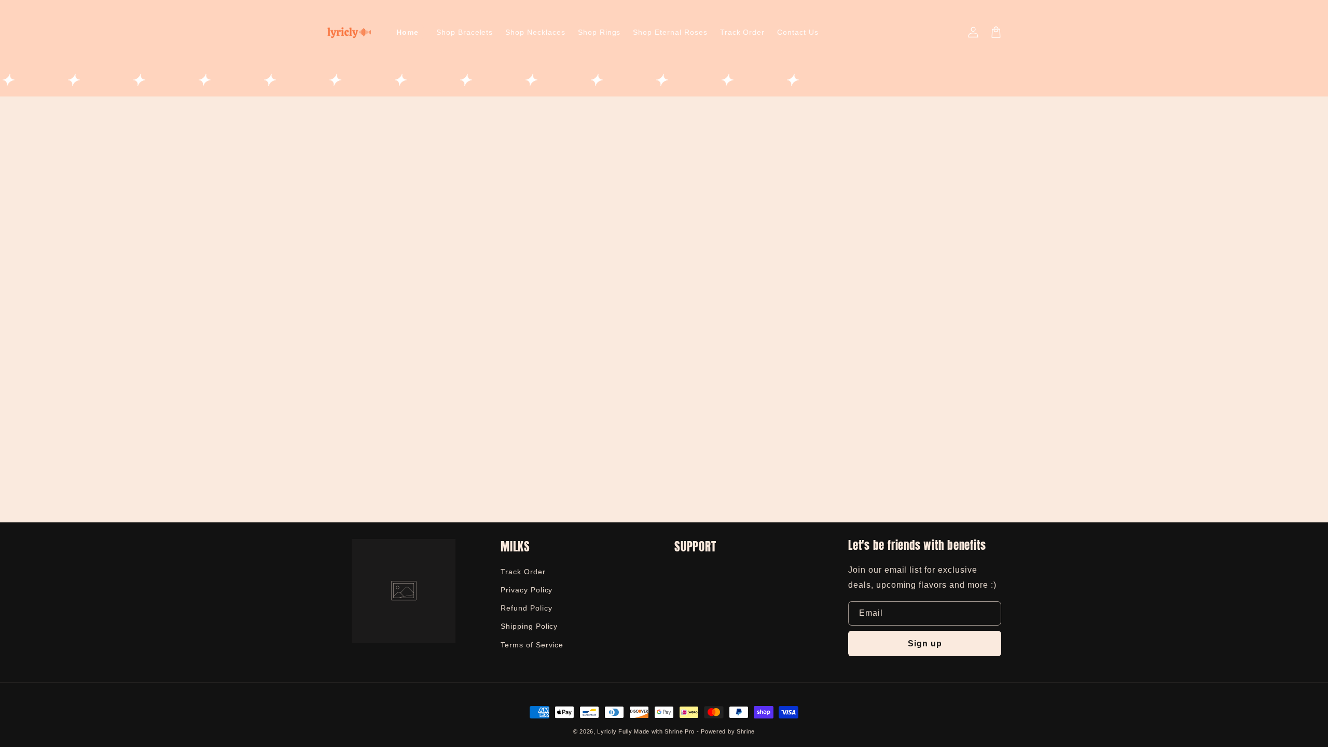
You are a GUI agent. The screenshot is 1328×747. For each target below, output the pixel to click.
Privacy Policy (526, 590)
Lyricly (606, 731)
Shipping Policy (529, 626)
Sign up (925, 643)
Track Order (523, 572)
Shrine (746, 731)
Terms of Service (532, 645)
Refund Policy (526, 608)
